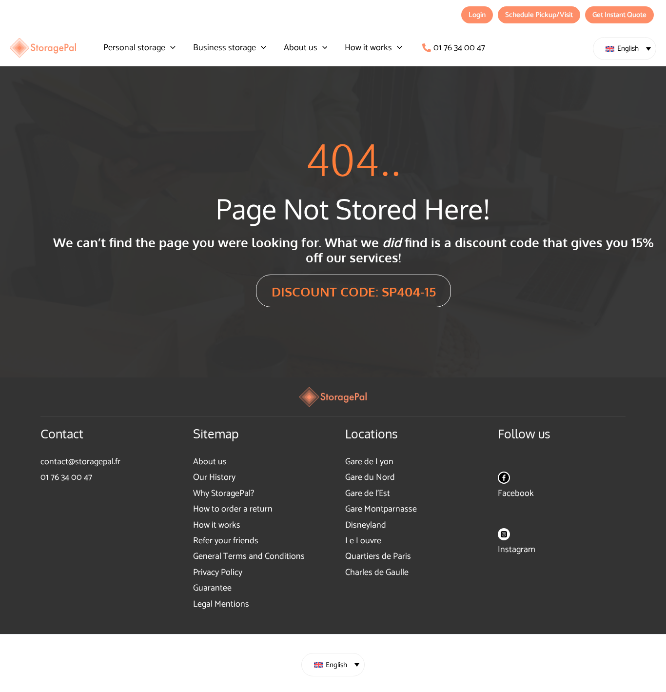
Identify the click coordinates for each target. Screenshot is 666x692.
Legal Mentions (221, 604)
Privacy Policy (217, 572)
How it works (216, 525)
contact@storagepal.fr (80, 462)
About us (210, 462)
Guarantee (212, 588)
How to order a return (233, 509)
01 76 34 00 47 (66, 477)
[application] (170, 48)
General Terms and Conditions (249, 556)
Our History (214, 477)
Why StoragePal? (223, 493)
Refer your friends (225, 541)
